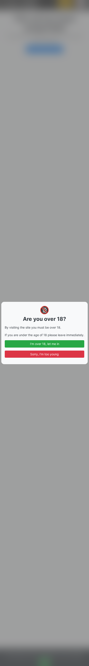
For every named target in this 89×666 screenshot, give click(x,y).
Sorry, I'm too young (44, 354)
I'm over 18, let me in (44, 344)
